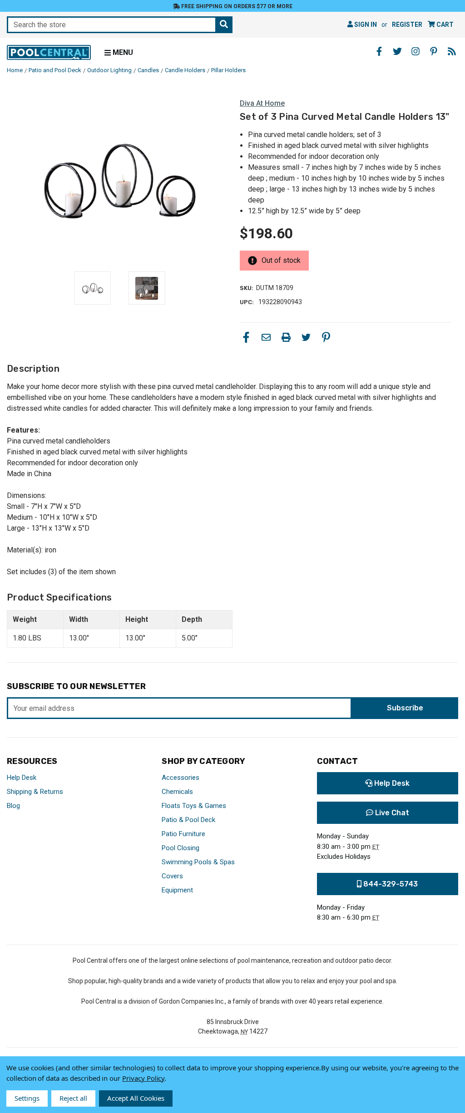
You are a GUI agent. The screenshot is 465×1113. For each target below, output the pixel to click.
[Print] (286, 337)
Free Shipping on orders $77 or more (236, 6)
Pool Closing (180, 848)
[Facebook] (246, 337)
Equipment (177, 890)
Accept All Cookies (135, 1098)
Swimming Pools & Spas (198, 862)
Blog (13, 806)
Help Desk (21, 777)
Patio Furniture (183, 834)
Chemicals (177, 792)
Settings (27, 1098)
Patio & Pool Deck (188, 820)
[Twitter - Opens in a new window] (397, 51)
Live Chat (391, 812)
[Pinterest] (326, 337)
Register (407, 24)
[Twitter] (306, 337)
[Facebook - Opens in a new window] (379, 51)
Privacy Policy (143, 1078)
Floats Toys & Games (194, 806)
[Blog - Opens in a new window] (451, 51)
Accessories (180, 777)
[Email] (266, 337)
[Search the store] (223, 24)
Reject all (73, 1098)
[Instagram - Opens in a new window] (415, 51)
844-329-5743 (389, 884)
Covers (172, 876)
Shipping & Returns (35, 792)
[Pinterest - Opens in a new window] (433, 51)
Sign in (365, 24)
